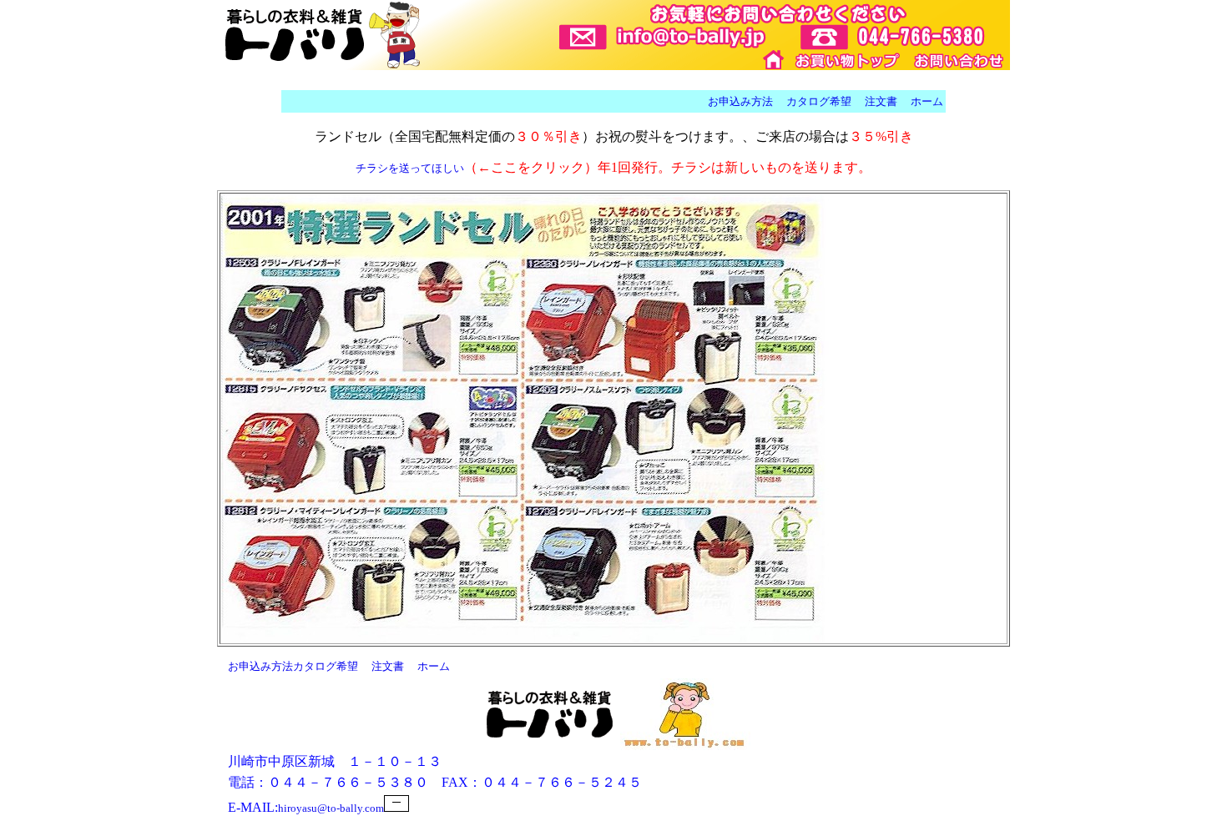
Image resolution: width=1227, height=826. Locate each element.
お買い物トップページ (848, 59)
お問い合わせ (958, 59)
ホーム (927, 101)
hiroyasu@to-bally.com (331, 808)
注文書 (881, 101)
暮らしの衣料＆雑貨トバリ (774, 59)
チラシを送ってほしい (410, 168)
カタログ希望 (818, 101)
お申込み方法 (740, 101)
